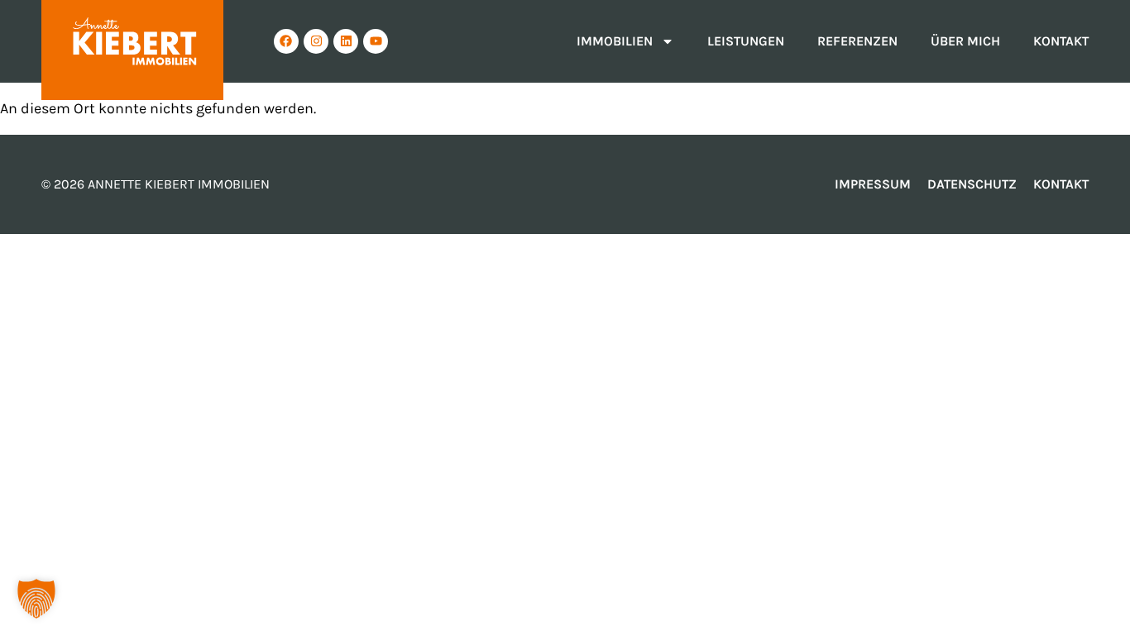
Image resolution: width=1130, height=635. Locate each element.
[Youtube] (375, 41)
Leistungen (745, 41)
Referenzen (857, 41)
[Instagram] (316, 41)
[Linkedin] (345, 41)
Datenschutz (972, 184)
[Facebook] (286, 41)
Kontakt (1061, 41)
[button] (36, 598)
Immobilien (615, 41)
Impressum (873, 184)
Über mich (965, 41)
